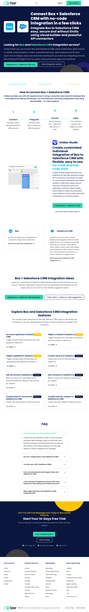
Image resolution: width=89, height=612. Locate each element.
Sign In (60, 3)
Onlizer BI (7, 571)
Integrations (8, 581)
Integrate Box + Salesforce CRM (67, 205)
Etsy (67, 590)
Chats (6, 574)
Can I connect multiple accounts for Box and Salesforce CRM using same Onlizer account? (41, 483)
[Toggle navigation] (36, 3)
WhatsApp (49, 568)
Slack (47, 587)
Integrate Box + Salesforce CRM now (20, 64)
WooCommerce (30, 574)
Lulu (67, 593)
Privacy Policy (80, 608)
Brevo (68, 571)
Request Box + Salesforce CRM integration (24, 297)
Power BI (27, 584)
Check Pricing (44, 540)
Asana (27, 596)
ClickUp (27, 578)
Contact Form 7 (71, 596)
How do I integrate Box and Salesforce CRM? (41, 457)
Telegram (49, 578)
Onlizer (6, 584)
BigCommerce (29, 593)
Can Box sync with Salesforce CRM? (37, 464)
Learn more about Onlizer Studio (66, 212)
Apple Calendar (71, 584)
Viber (47, 596)
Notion (27, 568)
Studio (6, 578)
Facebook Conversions (74, 578)
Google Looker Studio (32, 587)
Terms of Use (69, 608)
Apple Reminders (72, 587)
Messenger (49, 593)
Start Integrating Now (44, 534)
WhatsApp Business (52, 571)
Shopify (68, 574)
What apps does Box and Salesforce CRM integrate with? (39, 492)
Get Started (73, 3)
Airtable (27, 581)
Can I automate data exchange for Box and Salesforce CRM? (41, 473)
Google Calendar (30, 571)
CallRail (69, 568)
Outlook (27, 590)
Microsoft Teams (51, 590)
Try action (51, 366)
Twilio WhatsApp (51, 574)
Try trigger (10, 347)
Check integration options (51, 64)
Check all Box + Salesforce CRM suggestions (64, 297)
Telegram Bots (50, 581)
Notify (6, 568)
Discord (48, 584)
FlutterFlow (70, 581)
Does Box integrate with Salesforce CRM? (39, 433)
